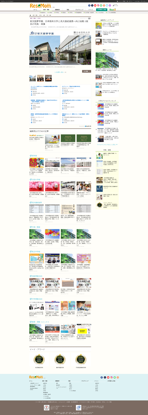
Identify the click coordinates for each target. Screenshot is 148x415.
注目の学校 (36, 179)
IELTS (70, 388)
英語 (68, 9)
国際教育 (57, 9)
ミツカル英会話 (72, 390)
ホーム (35, 9)
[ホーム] (30, 15)
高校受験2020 (37, 276)
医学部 (34, 156)
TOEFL (70, 387)
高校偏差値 (78, 12)
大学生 (70, 12)
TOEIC (70, 385)
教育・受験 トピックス (40, 322)
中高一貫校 (36, 227)
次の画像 (86, 71)
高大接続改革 (37, 202)
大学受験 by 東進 (101, 9)
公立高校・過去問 (89, 12)
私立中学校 (36, 251)
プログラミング (79, 9)
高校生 (64, 12)
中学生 (57, 12)
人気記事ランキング (34, 383)
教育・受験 (46, 9)
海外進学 (58, 385)
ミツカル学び (100, 12)
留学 (57, 383)
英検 (70, 383)
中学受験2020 (37, 299)
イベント (90, 9)
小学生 (50, 12)
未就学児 (43, 12)
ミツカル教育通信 (111, 12)
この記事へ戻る (60, 72)
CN (117, 6)
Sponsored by (81, 126)
